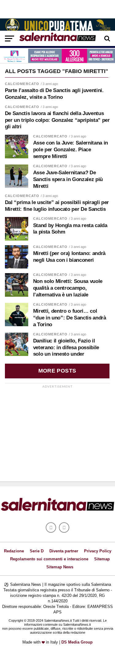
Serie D (37, 551)
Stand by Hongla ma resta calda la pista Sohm (70, 228)
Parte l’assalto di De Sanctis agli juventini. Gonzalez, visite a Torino (54, 93)
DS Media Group (77, 642)
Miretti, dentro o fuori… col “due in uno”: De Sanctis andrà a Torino (69, 317)
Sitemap (102, 559)
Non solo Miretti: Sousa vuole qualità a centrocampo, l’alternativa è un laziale (67, 288)
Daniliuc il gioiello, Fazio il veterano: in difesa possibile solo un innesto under (66, 347)
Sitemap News (59, 567)
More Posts (57, 371)
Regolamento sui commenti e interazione (49, 559)
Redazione (14, 551)
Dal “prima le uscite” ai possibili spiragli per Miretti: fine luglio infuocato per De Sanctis (57, 205)
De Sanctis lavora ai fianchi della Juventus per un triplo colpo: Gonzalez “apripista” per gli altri (57, 120)
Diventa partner (63, 551)
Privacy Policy (97, 551)
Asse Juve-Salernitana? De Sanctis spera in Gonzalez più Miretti (68, 179)
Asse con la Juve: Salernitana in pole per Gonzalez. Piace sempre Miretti (70, 149)
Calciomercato (22, 84)
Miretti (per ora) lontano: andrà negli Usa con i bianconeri (69, 256)
